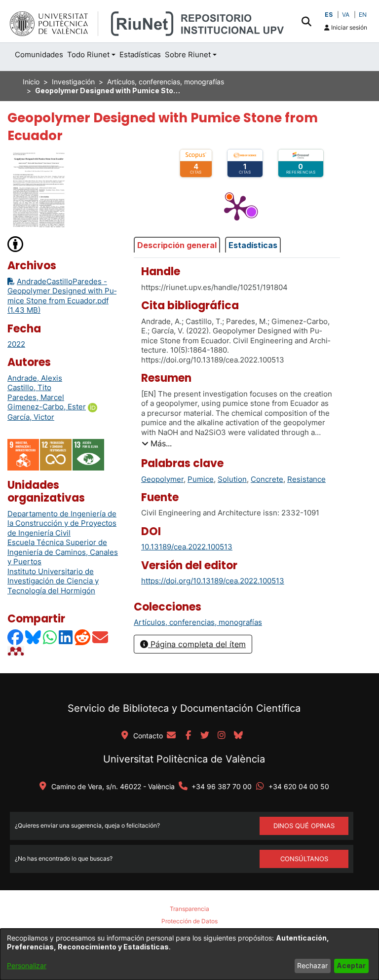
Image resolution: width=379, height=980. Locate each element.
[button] (306, 21)
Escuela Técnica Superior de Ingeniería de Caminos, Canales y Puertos (62, 552)
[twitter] (204, 736)
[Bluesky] (33, 637)
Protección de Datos (189, 921)
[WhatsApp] (50, 637)
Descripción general (177, 245)
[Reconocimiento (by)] (15, 243)
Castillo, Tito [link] (29, 387)
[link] (198, 622)
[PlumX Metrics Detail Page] (236, 207)
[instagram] (221, 736)
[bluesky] (238, 736)
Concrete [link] (267, 479)
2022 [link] (16, 344)
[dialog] (189, 954)
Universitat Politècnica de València (184, 759)
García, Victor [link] (30, 417)
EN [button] (363, 14)
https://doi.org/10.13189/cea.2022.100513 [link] (212, 580)
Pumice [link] (201, 479)
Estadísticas (252, 245)
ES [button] (329, 14)
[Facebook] (15, 637)
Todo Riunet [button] (88, 54)
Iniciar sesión (348, 27)
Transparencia (189, 908)
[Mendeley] (16, 650)
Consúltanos (304, 859)
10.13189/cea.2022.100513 (186, 546)
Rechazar (312, 965)
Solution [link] (232, 479)
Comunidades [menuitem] (39, 54)
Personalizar (26, 965)
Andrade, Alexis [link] (34, 378)
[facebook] (188, 736)
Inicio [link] (31, 81)
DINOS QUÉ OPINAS (304, 826)
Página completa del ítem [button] (197, 644)
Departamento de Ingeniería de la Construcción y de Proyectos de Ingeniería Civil (61, 523)
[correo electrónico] (171, 736)
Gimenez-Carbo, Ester (46, 406)
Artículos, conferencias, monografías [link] (165, 81)
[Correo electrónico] (100, 637)
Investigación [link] (73, 81)
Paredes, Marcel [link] (35, 397)
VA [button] (345, 14)
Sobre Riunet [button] (188, 54)
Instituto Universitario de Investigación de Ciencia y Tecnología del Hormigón (53, 581)
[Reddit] (83, 637)
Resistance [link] (306, 479)
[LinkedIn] (66, 637)
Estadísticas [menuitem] (140, 54)
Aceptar (351, 965)
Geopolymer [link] (162, 479)
